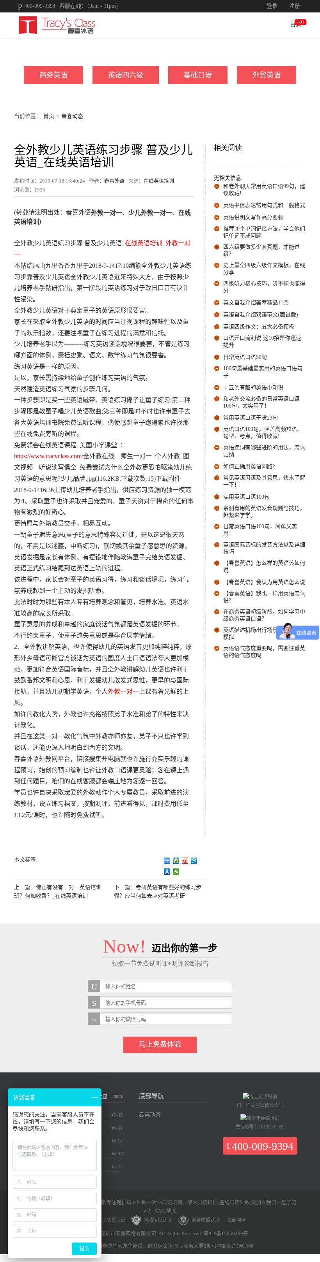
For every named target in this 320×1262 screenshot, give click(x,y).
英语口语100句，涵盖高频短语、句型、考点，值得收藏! (262, 432)
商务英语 (53, 75)
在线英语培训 (159, 181)
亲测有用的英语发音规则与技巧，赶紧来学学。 (264, 511)
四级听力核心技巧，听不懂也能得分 (264, 287)
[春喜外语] (57, 25)
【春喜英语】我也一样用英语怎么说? (264, 597)
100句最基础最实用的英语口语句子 (262, 372)
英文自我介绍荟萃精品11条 (256, 303)
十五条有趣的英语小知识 (253, 387)
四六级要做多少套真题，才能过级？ (261, 250)
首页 (296, 24)
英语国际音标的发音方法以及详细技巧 (264, 548)
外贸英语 (266, 75)
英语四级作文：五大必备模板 (258, 327)
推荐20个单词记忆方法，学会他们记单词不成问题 (264, 232)
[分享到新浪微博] (185, 861)
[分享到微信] (176, 871)
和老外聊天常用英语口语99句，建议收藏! (264, 189)
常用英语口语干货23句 (250, 418)
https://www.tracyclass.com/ (48, 456)
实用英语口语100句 (246, 497)
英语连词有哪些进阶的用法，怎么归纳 (264, 451)
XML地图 (165, 1211)
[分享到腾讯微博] (194, 861)
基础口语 (198, 75)
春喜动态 (72, 116)
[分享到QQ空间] (176, 861)
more (118, 1096)
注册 (294, 6)
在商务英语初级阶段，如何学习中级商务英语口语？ (264, 615)
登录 (272, 6)
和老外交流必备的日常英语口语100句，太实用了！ (261, 402)
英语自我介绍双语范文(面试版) (260, 315)
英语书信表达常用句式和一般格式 (264, 205)
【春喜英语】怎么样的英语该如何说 (264, 566)
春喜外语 (114, 181)
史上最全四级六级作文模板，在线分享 (264, 268)
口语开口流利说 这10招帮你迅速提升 (262, 341)
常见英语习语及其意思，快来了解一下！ (264, 481)
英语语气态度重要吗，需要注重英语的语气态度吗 (264, 651)
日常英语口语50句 (245, 357)
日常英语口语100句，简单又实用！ (260, 530)
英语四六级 (125, 75)
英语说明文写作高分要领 (253, 217)
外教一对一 (123, 691)
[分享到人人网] (167, 871)
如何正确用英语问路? (249, 466)
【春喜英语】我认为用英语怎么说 (264, 582)
